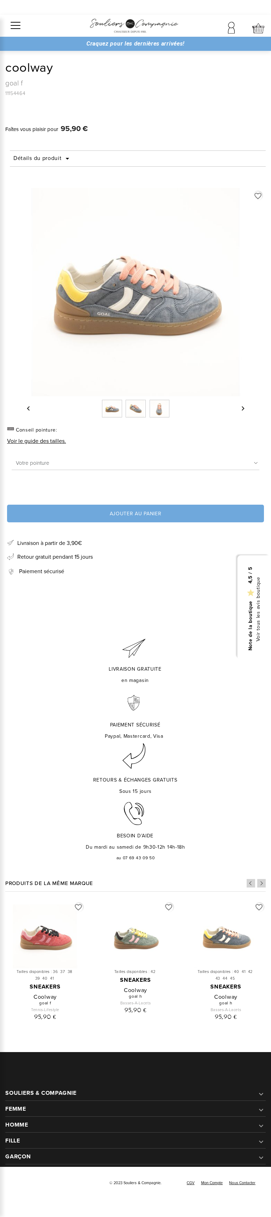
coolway (45, 997)
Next (261, 883)
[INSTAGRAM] (31, 1184)
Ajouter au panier (136, 513)
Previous (251, 883)
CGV (190, 1183)
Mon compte (212, 1183)
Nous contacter (242, 1183)
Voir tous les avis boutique (258, 609)
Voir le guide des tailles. (36, 441)
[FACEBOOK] (15, 1184)
